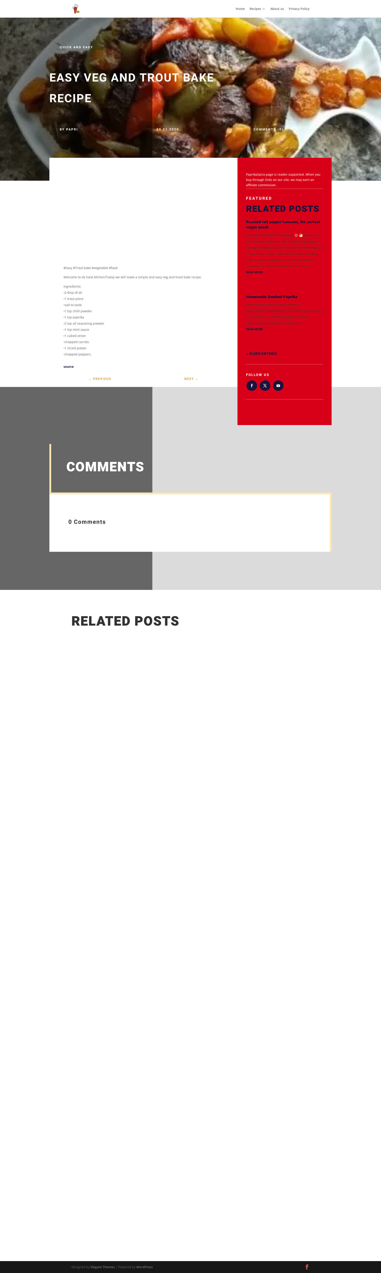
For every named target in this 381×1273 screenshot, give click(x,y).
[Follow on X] (265, 385)
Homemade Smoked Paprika (271, 297)
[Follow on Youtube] (278, 385)
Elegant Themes (103, 1267)
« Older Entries (261, 354)
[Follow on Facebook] (252, 385)
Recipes (255, 9)
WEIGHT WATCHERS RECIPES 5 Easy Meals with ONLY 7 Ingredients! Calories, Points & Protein (162, 1182)
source (69, 366)
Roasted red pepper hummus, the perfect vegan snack (283, 224)
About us (277, 9)
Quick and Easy (76, 47)
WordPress (144, 1267)
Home (240, 9)
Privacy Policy (299, 9)
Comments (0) (269, 129)
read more (254, 272)
